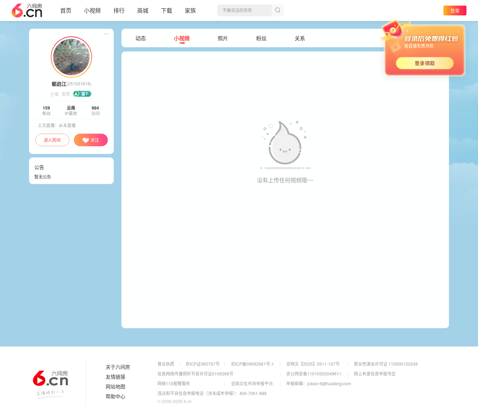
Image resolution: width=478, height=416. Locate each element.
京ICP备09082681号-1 (252, 364)
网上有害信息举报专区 (375, 373)
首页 (65, 10)
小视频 (92, 10)
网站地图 (115, 386)
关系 (300, 38)
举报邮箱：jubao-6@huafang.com (318, 383)
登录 (454, 10)
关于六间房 (118, 367)
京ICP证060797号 (202, 364)
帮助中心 (115, 396)
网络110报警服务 (173, 383)
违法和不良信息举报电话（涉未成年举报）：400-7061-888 (212, 393)
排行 (119, 10)
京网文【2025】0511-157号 (313, 364)
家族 (190, 10)
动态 (140, 38)
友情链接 (115, 377)
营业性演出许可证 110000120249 (386, 364)
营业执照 (165, 364)
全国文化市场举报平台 (252, 383)
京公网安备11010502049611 (314, 373)
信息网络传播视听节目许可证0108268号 (195, 373)
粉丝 (261, 38)
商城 (142, 10)
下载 (166, 10)
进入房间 (52, 140)
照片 (223, 38)
